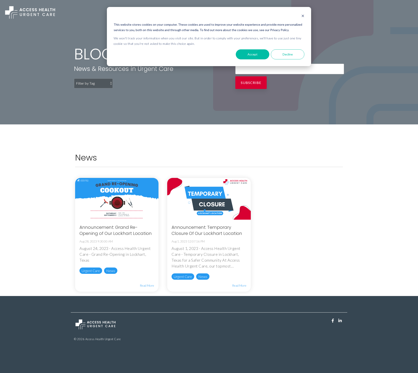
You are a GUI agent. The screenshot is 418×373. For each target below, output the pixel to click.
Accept (253, 54)
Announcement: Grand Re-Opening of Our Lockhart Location (115, 230)
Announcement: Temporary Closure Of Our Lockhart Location (207, 230)
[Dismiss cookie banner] (302, 16)
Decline (288, 54)
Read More (147, 285)
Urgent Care (91, 271)
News (110, 271)
